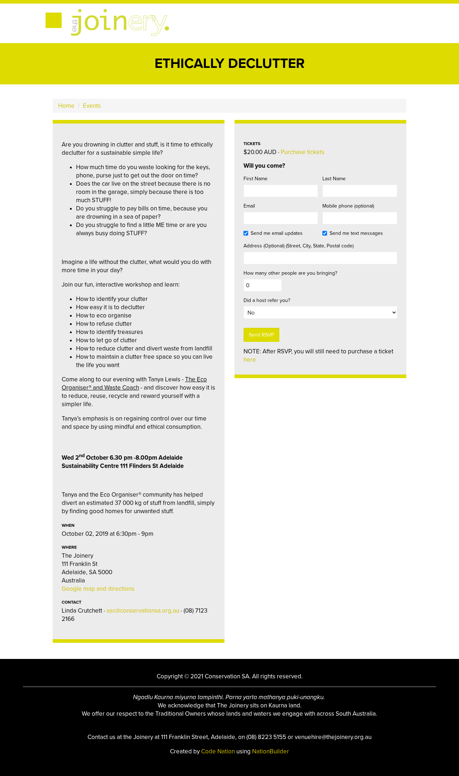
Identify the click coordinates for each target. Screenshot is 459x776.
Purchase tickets (303, 152)
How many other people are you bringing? (290, 273)
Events (92, 106)
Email (249, 206)
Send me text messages (356, 233)
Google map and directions (98, 589)
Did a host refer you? (266, 300)
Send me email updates (277, 233)
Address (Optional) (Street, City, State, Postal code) (298, 246)
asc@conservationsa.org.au (143, 610)
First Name (255, 179)
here (249, 359)
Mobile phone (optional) (348, 206)
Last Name (334, 179)
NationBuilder (270, 751)
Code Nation (218, 751)
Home (66, 106)
